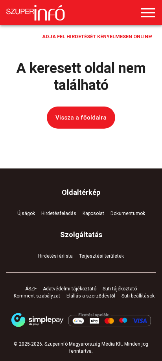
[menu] (147, 12)
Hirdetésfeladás (58, 213)
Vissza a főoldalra (81, 117)
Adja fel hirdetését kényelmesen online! (97, 36)
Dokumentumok (127, 213)
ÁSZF (31, 289)
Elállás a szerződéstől (90, 296)
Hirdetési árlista (55, 256)
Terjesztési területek (101, 256)
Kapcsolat (93, 213)
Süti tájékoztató (120, 289)
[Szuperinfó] (35, 13)
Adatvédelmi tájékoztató (69, 289)
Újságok (26, 213)
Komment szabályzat (37, 296)
